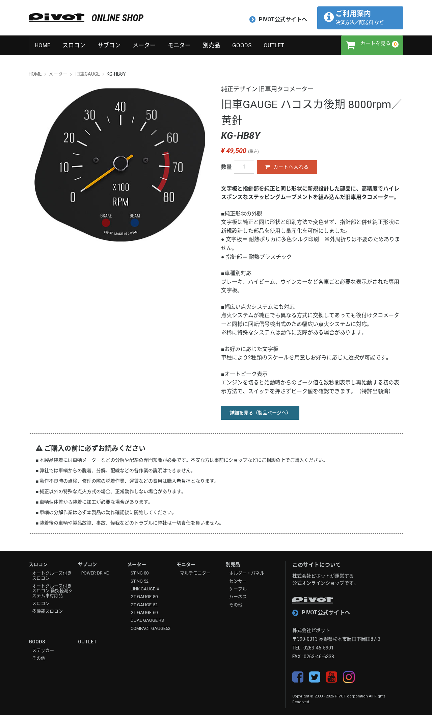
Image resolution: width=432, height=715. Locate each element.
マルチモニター (195, 573)
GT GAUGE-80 (144, 596)
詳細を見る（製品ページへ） (260, 412)
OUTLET (274, 45)
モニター (179, 45)
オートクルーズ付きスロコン (52, 575)
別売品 (211, 45)
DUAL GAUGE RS (147, 620)
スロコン (73, 45)
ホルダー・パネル (246, 573)
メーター (144, 45)
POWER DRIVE (95, 573)
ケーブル (238, 589)
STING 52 (139, 581)
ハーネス (238, 596)
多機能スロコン (47, 611)
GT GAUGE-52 (144, 605)
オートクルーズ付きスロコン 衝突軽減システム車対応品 (52, 591)
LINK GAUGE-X (145, 589)
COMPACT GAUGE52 (150, 628)
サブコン (109, 45)
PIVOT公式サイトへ (283, 19)
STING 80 (139, 573)
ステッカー (43, 650)
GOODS (241, 45)
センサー (238, 581)
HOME (42, 45)
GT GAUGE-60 (144, 612)
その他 (235, 605)
